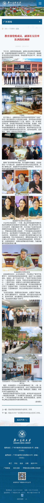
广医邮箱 (7, 468)
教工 (10, 463)
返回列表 (21, 420)
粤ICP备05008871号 (33, 492)
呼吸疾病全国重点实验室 (31, 468)
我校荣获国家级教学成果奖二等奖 (20, 409)
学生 (15, 463)
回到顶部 (20, 499)
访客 (27, 463)
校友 (21, 463)
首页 (6, 28)
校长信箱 (16, 468)
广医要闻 (12, 28)
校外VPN (34, 463)
